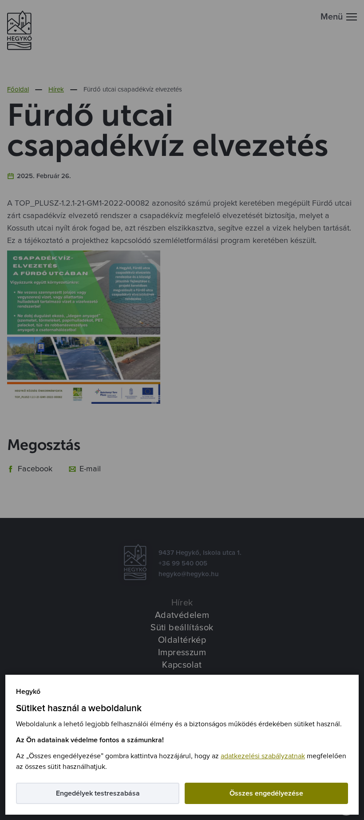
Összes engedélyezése (266, 793)
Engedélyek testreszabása (98, 793)
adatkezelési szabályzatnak (263, 756)
